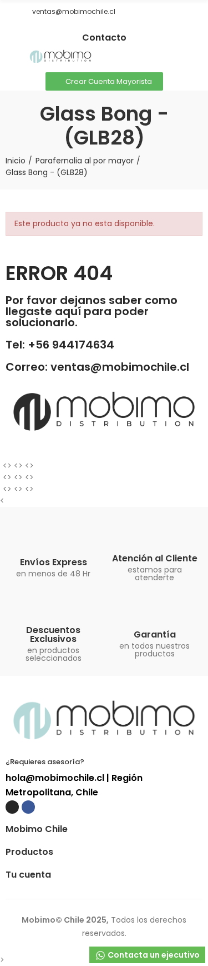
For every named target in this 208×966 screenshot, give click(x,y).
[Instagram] (96, 28)
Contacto (104, 37)
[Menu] (11, 57)
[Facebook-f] (113, 28)
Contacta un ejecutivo (153, 954)
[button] (9, 11)
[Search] (177, 57)
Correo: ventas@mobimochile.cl (97, 367)
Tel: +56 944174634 (60, 344)
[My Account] (196, 57)
